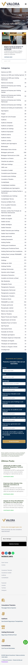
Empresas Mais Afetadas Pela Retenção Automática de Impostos (12, 484)
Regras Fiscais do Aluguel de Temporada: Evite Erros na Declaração (13, 48)
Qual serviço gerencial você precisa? (11, 424)
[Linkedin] (6, 553)
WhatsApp (6, 381)
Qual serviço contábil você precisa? (14, 417)
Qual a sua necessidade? (11, 387)
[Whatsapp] (13, 553)
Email (4, 374)
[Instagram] (9, 553)
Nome (5, 368)
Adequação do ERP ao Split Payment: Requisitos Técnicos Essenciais (13, 467)
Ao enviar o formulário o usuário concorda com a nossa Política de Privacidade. (13, 433)
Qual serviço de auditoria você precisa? (12, 410)
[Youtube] (2, 553)
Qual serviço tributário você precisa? (11, 394)
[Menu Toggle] (26, 4)
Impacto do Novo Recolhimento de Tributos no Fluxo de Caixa (13, 501)
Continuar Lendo (8, 57)
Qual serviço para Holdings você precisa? (13, 402)
